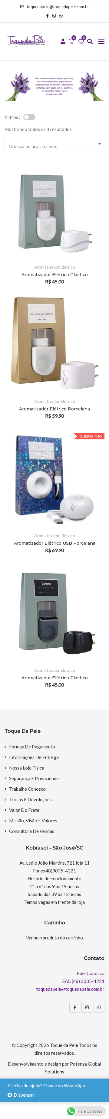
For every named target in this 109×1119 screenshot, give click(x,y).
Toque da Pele (64, 1045)
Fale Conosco (90, 973)
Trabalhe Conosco (27, 789)
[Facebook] (74, 1007)
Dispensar (24, 1095)
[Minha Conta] (63, 41)
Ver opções (91, 209)
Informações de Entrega (34, 757)
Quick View (91, 242)
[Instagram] (86, 1007)
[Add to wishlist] (91, 226)
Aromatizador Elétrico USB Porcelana (54, 543)
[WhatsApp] (99, 1007)
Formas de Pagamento (32, 746)
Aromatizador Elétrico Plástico (54, 274)
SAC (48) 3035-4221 (83, 981)
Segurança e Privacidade (34, 778)
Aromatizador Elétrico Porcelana (54, 409)
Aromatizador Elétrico (54, 266)
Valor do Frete (24, 810)
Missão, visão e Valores (33, 820)
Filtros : (12, 117)
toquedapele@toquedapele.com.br (58, 6)
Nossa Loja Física (26, 767)
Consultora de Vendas (31, 831)
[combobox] (54, 144)
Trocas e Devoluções (30, 799)
